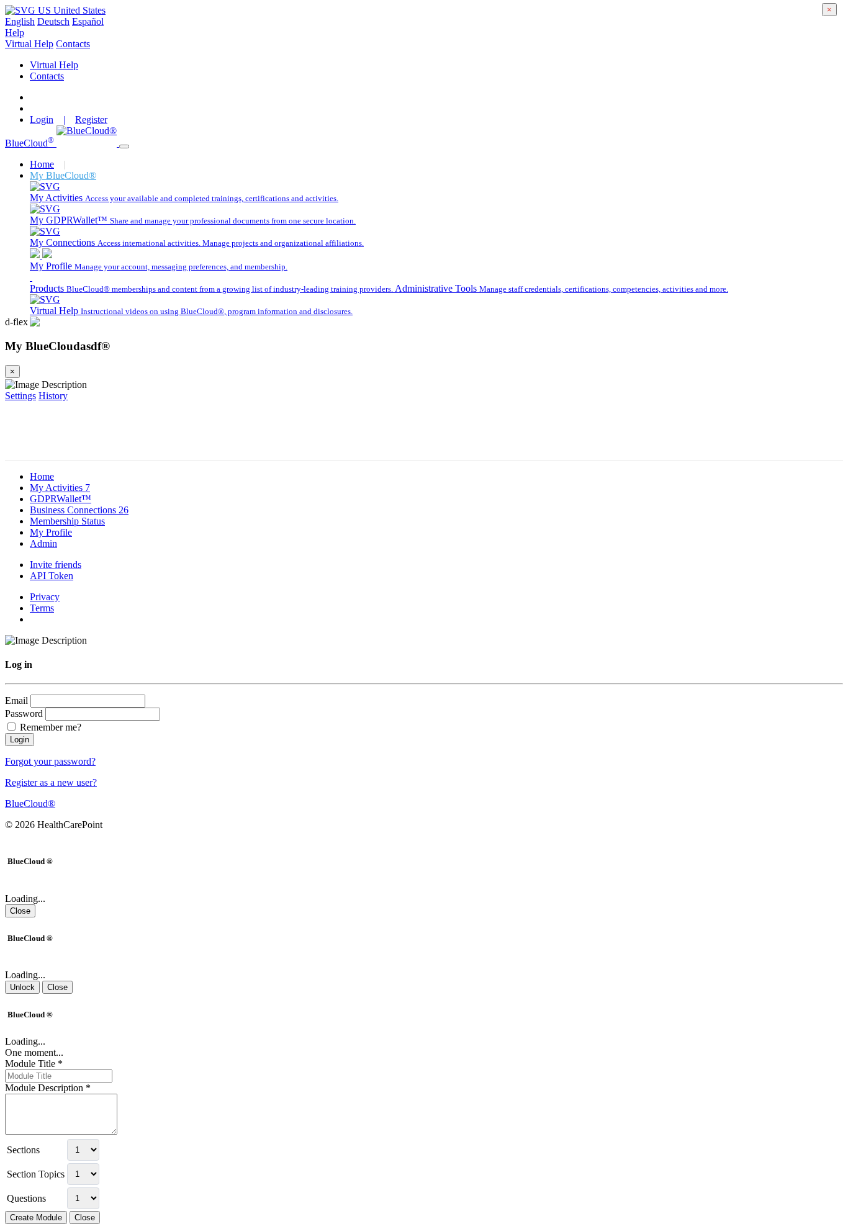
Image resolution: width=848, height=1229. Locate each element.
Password (24, 713)
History (53, 395)
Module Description (48, 1088)
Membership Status (67, 521)
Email (16, 700)
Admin (43, 543)
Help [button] (14, 32)
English (20, 21)
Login (19, 739)
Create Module (36, 1217)
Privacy (45, 597)
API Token (51, 575)
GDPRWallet (60, 498)
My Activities (60, 487)
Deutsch (53, 21)
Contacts (73, 43)
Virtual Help (29, 43)
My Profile (51, 532)
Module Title (34, 1063)
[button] (55, 10)
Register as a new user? (51, 782)
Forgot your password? (50, 761)
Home (42, 164)
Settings (20, 395)
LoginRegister (68, 119)
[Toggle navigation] (124, 146)
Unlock (22, 987)
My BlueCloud (63, 175)
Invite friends (55, 564)
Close (20, 911)
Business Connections (79, 510)
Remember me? (49, 727)
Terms (42, 608)
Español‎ (88, 21)
